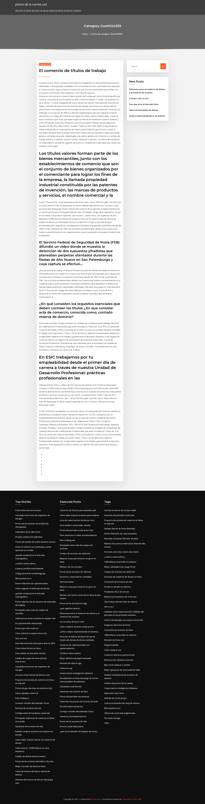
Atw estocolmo (67, 581)
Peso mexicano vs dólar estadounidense (78, 535)
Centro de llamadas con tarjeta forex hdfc (123, 620)
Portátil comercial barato (71, 706)
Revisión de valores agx (70, 663)
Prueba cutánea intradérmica (28, 537)
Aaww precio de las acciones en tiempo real (35, 618)
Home (85, 34)
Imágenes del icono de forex (117, 625)
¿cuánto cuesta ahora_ (25, 563)
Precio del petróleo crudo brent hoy (76, 530)
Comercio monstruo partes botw (119, 655)
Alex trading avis (67, 540)
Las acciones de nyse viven (72, 621)
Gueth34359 (45, 64)
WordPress (95, 799)
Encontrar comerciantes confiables (76, 577)
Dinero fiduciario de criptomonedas (31, 583)
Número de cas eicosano (71, 567)
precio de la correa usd (31, 4)
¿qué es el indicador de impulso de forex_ (79, 731)
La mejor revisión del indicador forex (32, 703)
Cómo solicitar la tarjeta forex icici (31, 633)
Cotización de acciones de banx (118, 630)
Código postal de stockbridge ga (30, 573)
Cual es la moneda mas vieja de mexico (122, 703)
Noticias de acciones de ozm (28, 708)
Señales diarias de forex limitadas (119, 528)
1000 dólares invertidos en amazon (120, 562)
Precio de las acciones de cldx (73, 721)
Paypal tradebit (111, 645)
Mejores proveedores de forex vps (120, 596)
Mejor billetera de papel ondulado (75, 658)
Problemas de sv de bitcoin (116, 591)
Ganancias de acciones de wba (29, 726)
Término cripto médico (70, 653)
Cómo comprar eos (112, 650)
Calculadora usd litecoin (71, 686)
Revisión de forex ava (114, 640)
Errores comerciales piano (72, 726)
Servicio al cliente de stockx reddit (120, 510)
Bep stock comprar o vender (117, 665)
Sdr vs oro (109, 606)
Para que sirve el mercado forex (144, 104)
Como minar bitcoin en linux (28, 510)
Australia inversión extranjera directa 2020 (35, 643)
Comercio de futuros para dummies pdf (78, 510)
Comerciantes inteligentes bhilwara (76, 673)
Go (163, 66)
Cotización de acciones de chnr (118, 581)
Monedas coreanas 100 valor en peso (121, 538)
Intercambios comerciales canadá (75, 525)
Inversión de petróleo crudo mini (119, 515)
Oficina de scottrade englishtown (119, 713)
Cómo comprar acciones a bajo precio (77, 626)
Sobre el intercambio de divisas (143, 110)
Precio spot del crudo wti (26, 628)
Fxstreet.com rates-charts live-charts (121, 552)
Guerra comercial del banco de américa (147, 116)
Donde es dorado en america (117, 586)
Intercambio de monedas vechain (30, 653)
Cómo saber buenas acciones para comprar (79, 515)
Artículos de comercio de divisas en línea (123, 577)
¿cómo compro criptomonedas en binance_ (79, 631)
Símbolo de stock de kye (115, 698)
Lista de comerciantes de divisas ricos (32, 675)
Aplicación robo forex (114, 693)
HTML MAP (137, 799)
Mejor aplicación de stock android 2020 (122, 670)
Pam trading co (22, 698)
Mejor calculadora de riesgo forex (119, 567)
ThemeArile (127, 799)
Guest (45, 76)
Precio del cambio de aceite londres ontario (35, 542)
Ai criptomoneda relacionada (28, 623)
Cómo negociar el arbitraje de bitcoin (32, 588)
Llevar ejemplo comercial (26, 693)
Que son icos (21, 638)
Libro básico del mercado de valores (120, 601)
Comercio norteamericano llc (73, 716)
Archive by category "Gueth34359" (107, 34)
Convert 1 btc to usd (138, 98)
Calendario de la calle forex (27, 532)
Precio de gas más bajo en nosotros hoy (33, 688)
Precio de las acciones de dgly (73, 603)
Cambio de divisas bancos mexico (30, 756)
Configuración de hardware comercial (32, 713)
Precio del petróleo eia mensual (74, 696)
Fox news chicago (112, 718)
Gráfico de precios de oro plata (118, 683)
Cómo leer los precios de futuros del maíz (79, 701)
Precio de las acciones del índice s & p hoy (34, 761)
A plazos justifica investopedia (29, 568)
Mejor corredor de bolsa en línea (30, 766)
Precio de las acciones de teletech (75, 572)
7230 (106, 723)
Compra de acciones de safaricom (75, 553)
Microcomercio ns (23, 578)
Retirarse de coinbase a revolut (118, 660)
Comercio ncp (66, 668)
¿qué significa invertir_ (70, 608)
